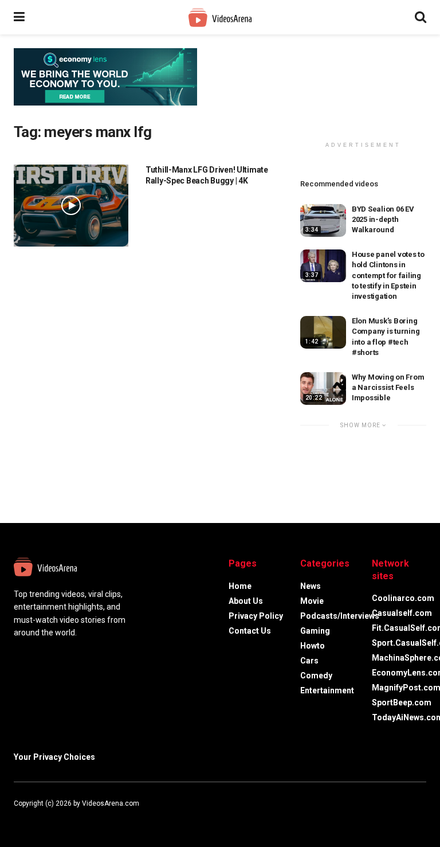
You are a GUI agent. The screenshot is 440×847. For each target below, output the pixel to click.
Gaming (315, 630)
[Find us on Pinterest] (61, 816)
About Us (246, 601)
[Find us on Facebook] (16, 816)
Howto (312, 645)
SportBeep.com (401, 702)
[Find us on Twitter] (31, 816)
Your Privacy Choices (54, 757)
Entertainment (327, 690)
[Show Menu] (19, 17)
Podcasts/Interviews (339, 615)
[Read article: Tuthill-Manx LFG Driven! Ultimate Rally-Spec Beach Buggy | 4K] (71, 206)
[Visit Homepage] (220, 17)
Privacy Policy (256, 615)
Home (240, 586)
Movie (312, 601)
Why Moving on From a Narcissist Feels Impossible (388, 387)
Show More (361, 425)
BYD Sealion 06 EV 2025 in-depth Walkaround (383, 219)
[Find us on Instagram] (47, 816)
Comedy (316, 675)
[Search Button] (420, 17)
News (310, 586)
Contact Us (250, 630)
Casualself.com (402, 613)
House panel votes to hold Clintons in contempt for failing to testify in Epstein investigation (388, 275)
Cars (309, 660)
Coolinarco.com (403, 598)
